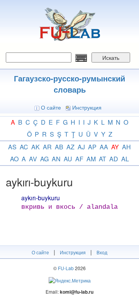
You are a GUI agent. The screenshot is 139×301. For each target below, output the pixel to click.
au (68, 158)
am (91, 158)
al (125, 158)
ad (113, 158)
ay (115, 146)
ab (59, 146)
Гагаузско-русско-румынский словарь (69, 84)
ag (44, 158)
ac (24, 146)
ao (14, 158)
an (56, 158)
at (102, 158)
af (79, 158)
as (12, 146)
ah (126, 146)
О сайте (51, 107)
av (33, 158)
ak (35, 146)
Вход (102, 252)
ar (47, 146)
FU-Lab (66, 268)
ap (92, 146)
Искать (110, 57)
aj (81, 146)
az (70, 146)
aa (104, 146)
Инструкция (87, 107)
